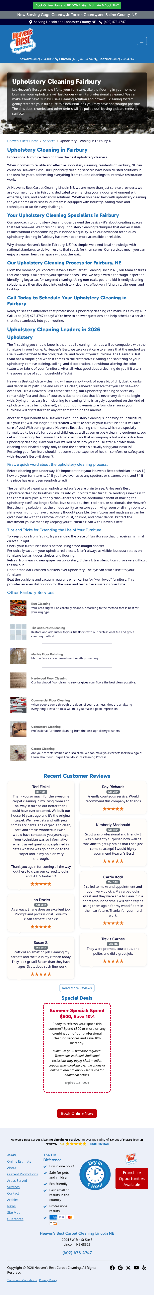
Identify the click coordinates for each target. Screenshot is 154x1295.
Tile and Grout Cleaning (48, 628)
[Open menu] (142, 41)
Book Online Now (77, 5)
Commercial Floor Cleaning (50, 700)
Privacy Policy (48, 1280)
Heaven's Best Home (22, 141)
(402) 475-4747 (115, 22)
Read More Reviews (77, 988)
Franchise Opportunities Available (132, 1178)
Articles (12, 1200)
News (11, 1206)
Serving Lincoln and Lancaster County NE (65, 22)
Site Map (13, 1212)
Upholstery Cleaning (46, 727)
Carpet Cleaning (43, 749)
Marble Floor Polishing (47, 654)
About (11, 1168)
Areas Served (17, 1180)
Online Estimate (19, 1161)
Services (49, 141)
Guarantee (15, 1219)
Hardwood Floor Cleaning (49, 678)
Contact (13, 1193)
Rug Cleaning (40, 604)
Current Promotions (22, 1174)
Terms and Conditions (22, 1280)
